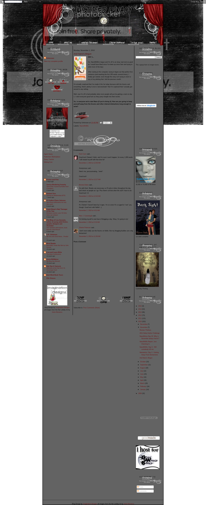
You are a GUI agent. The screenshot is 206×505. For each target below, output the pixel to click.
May (142, 377)
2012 (140, 315)
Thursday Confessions (53, 254)
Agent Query (48, 154)
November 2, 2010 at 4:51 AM (89, 210)
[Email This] (104, 123)
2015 (140, 306)
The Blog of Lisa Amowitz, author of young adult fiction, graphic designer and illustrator (57, 223)
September (144, 365)
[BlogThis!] (106, 123)
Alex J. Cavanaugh (85, 216)
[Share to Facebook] (111, 123)
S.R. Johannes (51, 234)
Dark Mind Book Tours (54, 275)
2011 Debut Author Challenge (150, 333)
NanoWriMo (84, 126)
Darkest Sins (51, 193)
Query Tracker (49, 159)
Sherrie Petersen (85, 227)
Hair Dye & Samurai (53, 266)
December (144, 324)
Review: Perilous (145, 330)
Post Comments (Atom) (91, 308)
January (143, 389)
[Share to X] (109, 123)
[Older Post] (80, 303)
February (143, 386)
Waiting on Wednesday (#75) (55, 195)
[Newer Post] (126, 303)
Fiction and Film (52, 180)
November (144, 327)
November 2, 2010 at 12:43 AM (89, 196)
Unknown (50, 58)
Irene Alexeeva (57, 312)
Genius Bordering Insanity (56, 184)
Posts (141, 487)
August (143, 368)
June (142, 374)
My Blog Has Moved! (53, 261)
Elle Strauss (50, 278)
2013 (140, 312)
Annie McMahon (52, 259)
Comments (143, 491)
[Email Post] (101, 123)
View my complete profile (53, 61)
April (142, 380)
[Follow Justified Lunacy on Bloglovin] (146, 107)
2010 (140, 321)
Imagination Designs (63, 307)
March (142, 383)
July (142, 371)
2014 (140, 309)
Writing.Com (48, 162)
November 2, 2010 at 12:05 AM (89, 163)
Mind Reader (51, 243)
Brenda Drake (83, 185)
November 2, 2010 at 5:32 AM (89, 222)
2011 (140, 318)
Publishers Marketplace (52, 157)
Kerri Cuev (82, 154)
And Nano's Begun (146, 358)
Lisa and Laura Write (54, 252)
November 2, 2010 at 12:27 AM (89, 179)
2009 (140, 393)
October (143, 362)
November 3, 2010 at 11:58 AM (89, 236)
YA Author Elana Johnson (56, 200)
